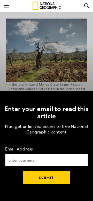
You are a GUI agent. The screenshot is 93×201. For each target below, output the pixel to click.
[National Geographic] (47, 6)
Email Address (19, 149)
